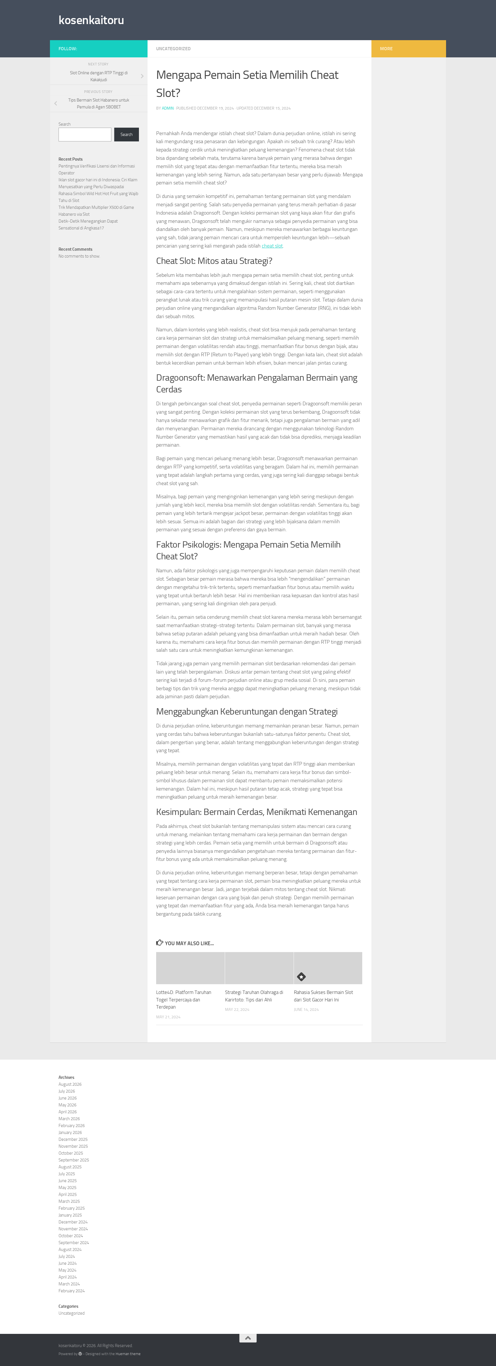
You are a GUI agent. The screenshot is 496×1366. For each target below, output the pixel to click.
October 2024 (71, 1235)
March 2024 (69, 1284)
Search (65, 124)
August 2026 (70, 1084)
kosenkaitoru (91, 20)
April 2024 (68, 1277)
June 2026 (68, 1098)
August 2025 (70, 1167)
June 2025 (68, 1180)
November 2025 (73, 1146)
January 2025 (70, 1215)
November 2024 (73, 1228)
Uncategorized (173, 48)
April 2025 (68, 1194)
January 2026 (70, 1132)
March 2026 (69, 1118)
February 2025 (72, 1208)
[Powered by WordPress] (80, 1354)
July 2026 (67, 1091)
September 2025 (74, 1160)
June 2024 (68, 1263)
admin (168, 108)
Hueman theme (128, 1354)
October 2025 (71, 1153)
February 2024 (72, 1290)
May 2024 (67, 1270)
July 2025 (67, 1173)
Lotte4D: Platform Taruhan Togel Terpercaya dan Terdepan (183, 999)
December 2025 (73, 1139)
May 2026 (67, 1105)
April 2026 (68, 1111)
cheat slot (272, 246)
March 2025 (69, 1201)
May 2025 (67, 1187)
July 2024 (67, 1256)
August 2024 (70, 1249)
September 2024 (74, 1242)
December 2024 (73, 1222)
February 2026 (72, 1125)
